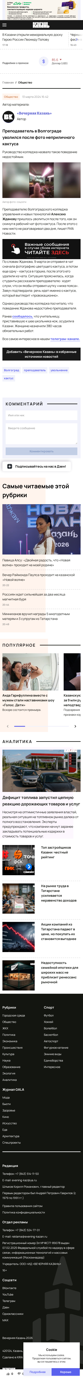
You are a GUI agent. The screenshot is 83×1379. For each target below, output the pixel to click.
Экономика (9, 1041)
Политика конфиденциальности (23, 1212)
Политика (8, 1035)
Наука (6, 1060)
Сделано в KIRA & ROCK (17, 1357)
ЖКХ (5, 1028)
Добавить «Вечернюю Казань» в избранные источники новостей (41, 354)
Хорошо (65, 1372)
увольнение (59, 370)
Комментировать (42, 451)
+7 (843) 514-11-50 (27, 1174)
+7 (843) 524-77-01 (27, 1230)
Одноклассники (12, 1314)
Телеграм (8, 1301)
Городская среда (13, 1015)
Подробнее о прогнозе (15, 63)
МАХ (5, 1320)
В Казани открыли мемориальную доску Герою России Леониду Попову (32, 37)
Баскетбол (51, 1035)
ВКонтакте (9, 1288)
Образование (11, 1067)
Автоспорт (51, 1041)
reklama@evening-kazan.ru (29, 1236)
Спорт (49, 1007)
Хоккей (48, 1022)
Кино (5, 1117)
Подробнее (38, 1372)
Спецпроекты (11, 1142)
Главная (8, 82)
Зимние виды (52, 1054)
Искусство (9, 1123)
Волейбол (50, 1028)
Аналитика (17, 741)
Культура (8, 1054)
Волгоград (11, 370)
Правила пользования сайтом (22, 1206)
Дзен (5, 1307)
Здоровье (8, 1110)
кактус (8, 378)
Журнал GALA (13, 1089)
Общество (25, 82)
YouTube (7, 1294)
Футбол (49, 1015)
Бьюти (6, 1104)
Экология (8, 1073)
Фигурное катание (56, 1047)
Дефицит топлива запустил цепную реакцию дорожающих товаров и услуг (41, 801)
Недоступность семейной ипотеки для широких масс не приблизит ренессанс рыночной (59, 972)
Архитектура (10, 1136)
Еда (4, 1130)
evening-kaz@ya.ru (24, 1180)
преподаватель (35, 370)
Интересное (52, 1067)
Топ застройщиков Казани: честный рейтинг (56, 852)
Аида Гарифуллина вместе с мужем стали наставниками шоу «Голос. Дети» (28, 700)
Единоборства (53, 1060)
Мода (6, 1097)
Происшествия (12, 1047)
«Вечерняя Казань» (34, 113)
